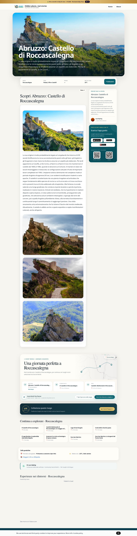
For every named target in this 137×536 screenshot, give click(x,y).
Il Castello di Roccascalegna (68, 386)
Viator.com (33, 521)
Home (110, 7)
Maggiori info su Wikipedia (31, 457)
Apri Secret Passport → (107, 409)
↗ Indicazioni (110, 81)
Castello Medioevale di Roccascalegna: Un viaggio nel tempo (110, 386)
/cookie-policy (78, 533)
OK (118, 533)
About (118, 7)
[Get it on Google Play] (109, 140)
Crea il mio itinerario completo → (104, 397)
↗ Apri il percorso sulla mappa (84, 397)
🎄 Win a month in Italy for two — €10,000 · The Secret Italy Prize (68, 2)
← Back (21, 38)
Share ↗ (82, 90)
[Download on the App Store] (97, 140)
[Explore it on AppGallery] (103, 145)
